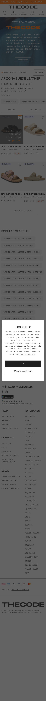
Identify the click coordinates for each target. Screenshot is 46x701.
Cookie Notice (27, 354)
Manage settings (23, 371)
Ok (23, 363)
